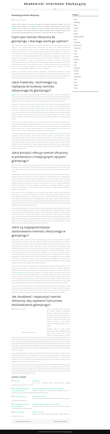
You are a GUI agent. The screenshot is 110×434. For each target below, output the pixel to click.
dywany (55, 371)
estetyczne (14, 28)
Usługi (75, 82)
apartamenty (20, 272)
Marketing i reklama (79, 36)
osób (26, 288)
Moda (75, 39)
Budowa (13, 94)
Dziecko (76, 25)
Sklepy (75, 62)
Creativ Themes (68, 431)
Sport (75, 65)
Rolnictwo (76, 59)
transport (42, 108)
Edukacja (76, 28)
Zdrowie (76, 87)
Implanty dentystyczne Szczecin (23, 421)
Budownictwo (77, 22)
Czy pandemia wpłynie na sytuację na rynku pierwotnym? (46, 404)
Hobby (75, 30)
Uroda (75, 79)
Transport (76, 70)
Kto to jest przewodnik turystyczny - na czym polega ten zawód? (47, 388)
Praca (75, 50)
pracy (34, 278)
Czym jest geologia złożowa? (39, 396)
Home (55, 9)
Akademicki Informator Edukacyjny (55, 4)
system (42, 359)
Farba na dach (35, 380)
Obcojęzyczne (77, 48)
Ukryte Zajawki (77, 76)
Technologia (77, 68)
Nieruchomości (77, 45)
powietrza (39, 135)
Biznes (75, 19)
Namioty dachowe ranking (60, 421)
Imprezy (76, 33)
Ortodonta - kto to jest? (38, 412)
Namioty (33, 26)
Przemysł (76, 56)
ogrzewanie (31, 218)
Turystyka (76, 73)
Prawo (75, 53)
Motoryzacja (77, 42)
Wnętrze (76, 85)
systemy (58, 133)
